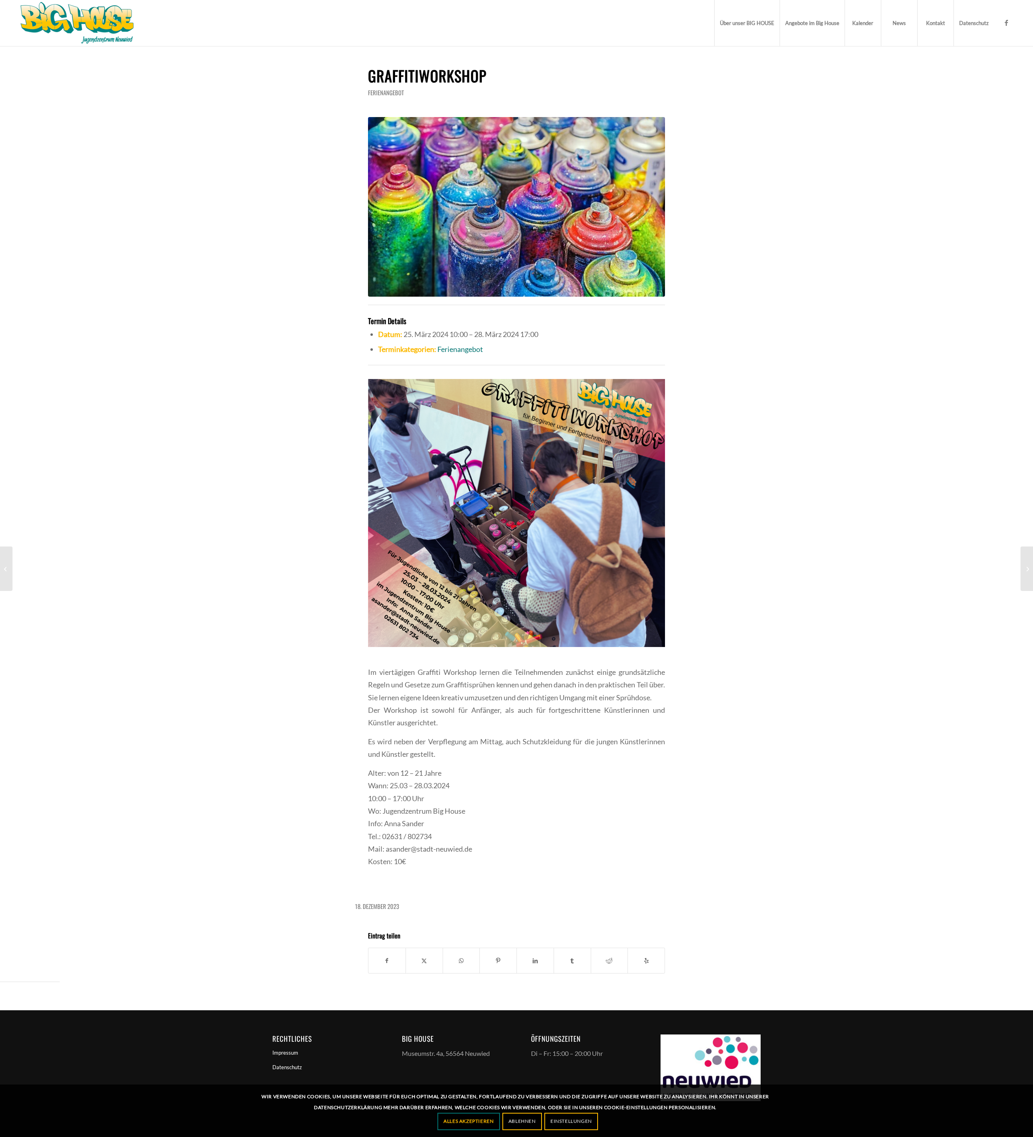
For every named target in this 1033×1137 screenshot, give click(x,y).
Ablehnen (522, 1121)
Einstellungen (571, 1121)
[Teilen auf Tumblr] (572, 960)
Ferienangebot (386, 92)
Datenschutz (287, 1067)
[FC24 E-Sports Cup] (6, 569)
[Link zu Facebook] (1006, 23)
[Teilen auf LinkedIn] (535, 960)
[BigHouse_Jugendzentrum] (77, 23)
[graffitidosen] (516, 207)
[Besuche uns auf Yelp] (646, 960)
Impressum (285, 1052)
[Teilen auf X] (424, 960)
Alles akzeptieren (468, 1121)
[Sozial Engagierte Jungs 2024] (1026, 569)
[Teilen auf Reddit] (609, 960)
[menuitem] (747, 23)
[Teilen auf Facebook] (387, 960)
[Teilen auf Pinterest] (498, 960)
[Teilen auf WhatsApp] (461, 960)
